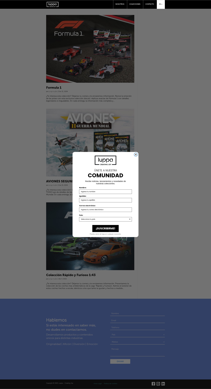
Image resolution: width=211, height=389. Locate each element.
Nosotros (120, 4)
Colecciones (134, 4)
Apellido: (82, 196)
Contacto (149, 4)
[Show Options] (130, 219)
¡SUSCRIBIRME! (105, 228)
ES (160, 4)
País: (81, 215)
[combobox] (105, 219)
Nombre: (82, 188)
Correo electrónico (87, 206)
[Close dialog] (136, 154)
